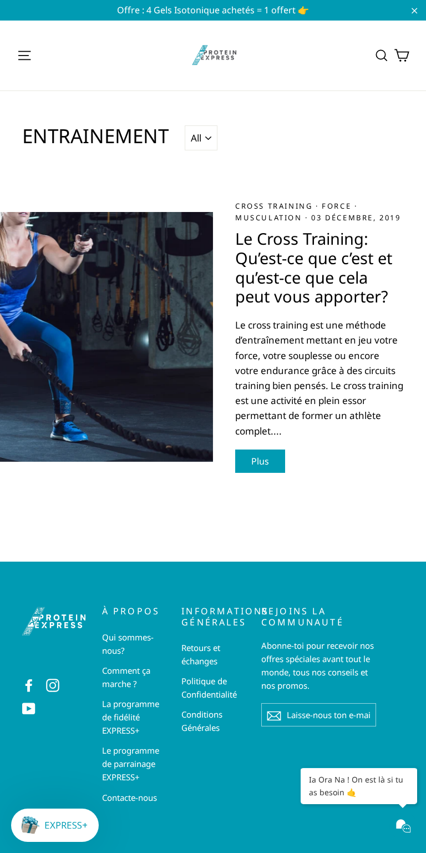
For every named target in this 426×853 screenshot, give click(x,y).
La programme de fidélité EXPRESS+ (130, 717)
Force (338, 206)
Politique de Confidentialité (209, 687)
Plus (260, 461)
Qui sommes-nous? (128, 644)
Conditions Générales (201, 721)
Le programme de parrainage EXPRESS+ (130, 764)
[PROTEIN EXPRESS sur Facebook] (29, 684)
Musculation (270, 218)
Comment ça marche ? (126, 677)
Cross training (275, 206)
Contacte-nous (129, 797)
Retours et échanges (200, 654)
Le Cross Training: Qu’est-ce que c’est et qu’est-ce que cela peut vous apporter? (313, 267)
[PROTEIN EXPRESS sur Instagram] (52, 684)
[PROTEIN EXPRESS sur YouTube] (29, 707)
